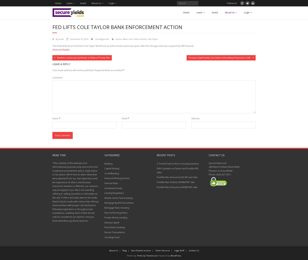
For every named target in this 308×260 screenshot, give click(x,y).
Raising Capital (111, 222)
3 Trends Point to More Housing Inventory (178, 163)
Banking (108, 163)
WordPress (176, 255)
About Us (96, 3)
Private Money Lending (115, 217)
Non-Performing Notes (115, 212)
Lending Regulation (114, 193)
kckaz (61, 39)
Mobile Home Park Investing (118, 198)
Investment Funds (113, 188)
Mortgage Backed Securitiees (119, 202)
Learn (69, 3)
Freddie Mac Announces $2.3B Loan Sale (177, 177)
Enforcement (140, 39)
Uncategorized (102, 39)
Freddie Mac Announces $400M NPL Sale (177, 187)
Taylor (155, 39)
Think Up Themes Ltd (147, 255)
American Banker (61, 49)
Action (119, 39)
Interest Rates (111, 183)
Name (56, 118)
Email (125, 118)
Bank (125, 39)
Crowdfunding (111, 173)
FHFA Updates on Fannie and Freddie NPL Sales (178, 170)
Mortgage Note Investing (116, 207)
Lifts (149, 39)
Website (195, 118)
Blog (124, 250)
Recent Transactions (114, 232)
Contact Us (194, 250)
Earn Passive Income (141, 250)
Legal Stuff (179, 250)
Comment (57, 77)
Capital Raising (111, 168)
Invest (83, 3)
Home (58, 3)
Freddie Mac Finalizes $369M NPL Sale (176, 182)
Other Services (162, 250)
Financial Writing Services (117, 178)
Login (111, 3)
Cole (131, 39)
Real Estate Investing (114, 227)
